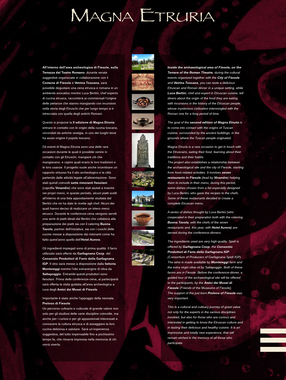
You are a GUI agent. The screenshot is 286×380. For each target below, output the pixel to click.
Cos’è (266, 331)
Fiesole (267, 340)
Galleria (267, 349)
